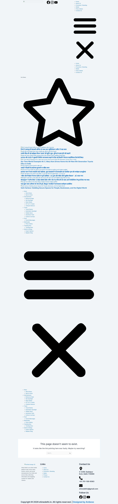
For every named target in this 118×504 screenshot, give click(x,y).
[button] (85, 37)
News (25, 191)
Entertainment (27, 196)
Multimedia (27, 222)
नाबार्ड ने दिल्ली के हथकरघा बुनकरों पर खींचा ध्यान (35, 168)
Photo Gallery (29, 223)
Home (77, 1)
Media (77, 7)
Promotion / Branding (81, 5)
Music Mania (29, 202)
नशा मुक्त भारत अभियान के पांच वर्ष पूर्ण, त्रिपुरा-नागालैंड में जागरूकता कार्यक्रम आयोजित (46, 184)
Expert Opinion (29, 231)
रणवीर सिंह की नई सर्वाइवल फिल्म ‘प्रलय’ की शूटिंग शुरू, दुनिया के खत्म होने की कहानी (45, 153)
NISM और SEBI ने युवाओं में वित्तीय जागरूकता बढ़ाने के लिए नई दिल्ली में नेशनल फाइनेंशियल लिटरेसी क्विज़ (52, 157)
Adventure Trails (30, 214)
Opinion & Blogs (28, 229)
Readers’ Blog (29, 233)
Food (25, 218)
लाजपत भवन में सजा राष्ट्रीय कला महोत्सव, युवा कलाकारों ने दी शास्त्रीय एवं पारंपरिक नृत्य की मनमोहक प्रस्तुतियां (53, 172)
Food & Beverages (30, 220)
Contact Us (79, 10)
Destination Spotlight (31, 211)
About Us (78, 3)
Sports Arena (29, 195)
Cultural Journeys (30, 216)
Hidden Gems (29, 213)
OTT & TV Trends (30, 204)
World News (29, 193)
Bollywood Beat (30, 198)
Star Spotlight (29, 200)
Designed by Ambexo (83, 502)
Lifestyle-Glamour (30, 205)
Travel (25, 207)
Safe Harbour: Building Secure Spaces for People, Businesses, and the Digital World (54, 188)
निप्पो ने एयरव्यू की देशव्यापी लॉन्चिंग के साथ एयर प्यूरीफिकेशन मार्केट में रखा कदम (44, 149)
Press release (79, 9)
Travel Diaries (29, 209)
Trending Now (27, 225)
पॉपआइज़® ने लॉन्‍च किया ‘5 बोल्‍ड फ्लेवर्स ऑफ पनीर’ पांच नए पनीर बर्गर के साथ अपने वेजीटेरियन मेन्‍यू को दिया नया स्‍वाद (55, 180)
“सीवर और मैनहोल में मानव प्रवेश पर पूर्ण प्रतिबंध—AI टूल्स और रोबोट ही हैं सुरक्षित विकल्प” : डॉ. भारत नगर (52, 176)
